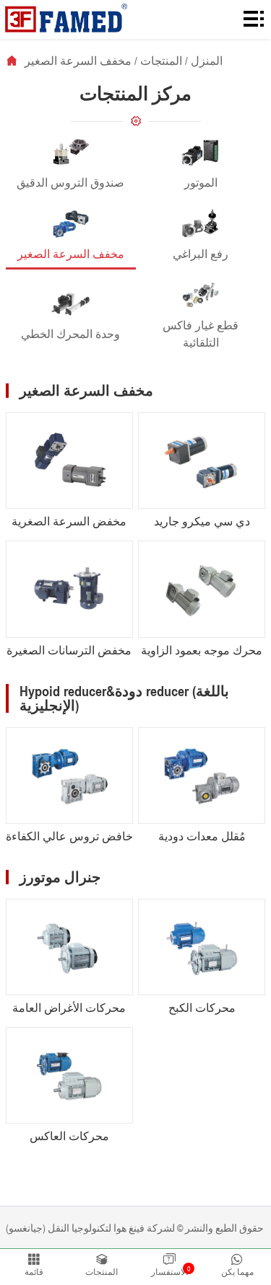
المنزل (207, 60)
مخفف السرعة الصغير (78, 60)
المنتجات (161, 60)
